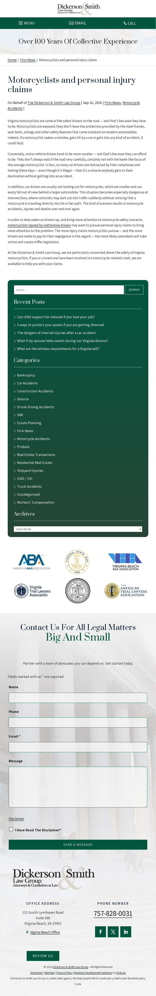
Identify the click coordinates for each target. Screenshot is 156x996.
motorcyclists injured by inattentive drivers (39, 225)
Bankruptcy (26, 375)
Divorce (23, 399)
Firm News (113, 102)
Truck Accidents (29, 486)
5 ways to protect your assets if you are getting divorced (60, 324)
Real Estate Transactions (36, 454)
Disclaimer (16, 818)
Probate (23, 446)
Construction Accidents (35, 391)
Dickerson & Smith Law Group (70, 967)
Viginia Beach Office (45, 932)
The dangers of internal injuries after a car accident (56, 332)
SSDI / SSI (24, 478)
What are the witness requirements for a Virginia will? (58, 348)
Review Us (43, 956)
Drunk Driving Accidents (35, 407)
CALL (132, 23)
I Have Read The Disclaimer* (38, 830)
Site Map (49, 972)
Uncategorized (28, 494)
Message (16, 761)
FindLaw (121, 972)
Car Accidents (27, 383)
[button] (26, 22)
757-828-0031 (113, 913)
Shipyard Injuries (30, 470)
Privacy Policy (64, 972)
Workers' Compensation (35, 502)
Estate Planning (29, 422)
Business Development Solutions (93, 972)
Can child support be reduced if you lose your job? (56, 316)
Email (81, 23)
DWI (20, 415)
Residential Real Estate (34, 462)
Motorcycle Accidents (33, 438)
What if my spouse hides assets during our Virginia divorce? (62, 340)
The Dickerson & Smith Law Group (53, 102)
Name (13, 687)
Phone (14, 711)
